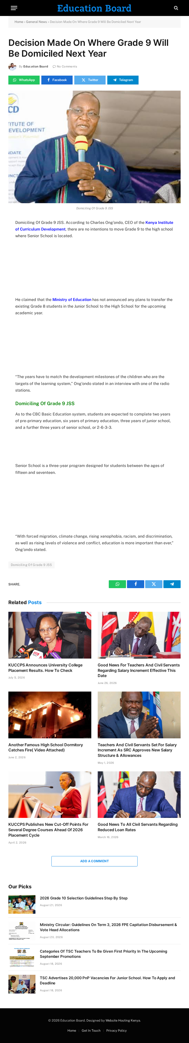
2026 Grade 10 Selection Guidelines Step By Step (83, 898)
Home (19, 22)
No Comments (67, 66)
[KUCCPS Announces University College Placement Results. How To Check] (49, 635)
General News (36, 22)
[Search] (175, 8)
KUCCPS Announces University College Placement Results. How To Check (45, 667)
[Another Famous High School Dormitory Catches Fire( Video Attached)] (49, 715)
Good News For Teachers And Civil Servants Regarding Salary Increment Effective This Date (139, 670)
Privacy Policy (116, 1030)
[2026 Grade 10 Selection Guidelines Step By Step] (21, 904)
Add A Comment (94, 861)
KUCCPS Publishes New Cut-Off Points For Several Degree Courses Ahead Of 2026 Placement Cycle (48, 830)
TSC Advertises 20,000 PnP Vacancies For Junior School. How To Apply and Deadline (107, 980)
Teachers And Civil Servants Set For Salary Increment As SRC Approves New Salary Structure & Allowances (137, 750)
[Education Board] (94, 8)
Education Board (35, 66)
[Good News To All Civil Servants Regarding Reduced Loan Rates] (139, 794)
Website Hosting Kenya (123, 1020)
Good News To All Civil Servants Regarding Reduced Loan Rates (138, 827)
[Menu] (14, 8)
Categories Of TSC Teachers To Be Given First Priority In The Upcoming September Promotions (103, 954)
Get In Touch (91, 1030)
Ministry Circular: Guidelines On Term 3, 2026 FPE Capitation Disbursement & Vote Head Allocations (108, 927)
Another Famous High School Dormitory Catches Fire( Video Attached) (45, 747)
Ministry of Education (71, 299)
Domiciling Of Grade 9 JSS (31, 565)
